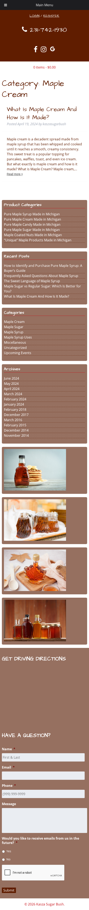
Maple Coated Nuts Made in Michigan (33, 235)
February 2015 (15, 425)
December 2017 (16, 414)
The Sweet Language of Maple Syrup (32, 281)
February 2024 (15, 399)
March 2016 (13, 420)
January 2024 (14, 404)
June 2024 (11, 378)
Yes (8, 851)
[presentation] (33, 873)
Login (34, 15)
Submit (8, 890)
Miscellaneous (15, 342)
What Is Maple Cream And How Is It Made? (42, 113)
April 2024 (11, 388)
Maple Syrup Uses (18, 337)
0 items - (44, 67)
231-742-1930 (47, 29)
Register (51, 15)
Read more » (15, 174)
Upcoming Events (17, 353)
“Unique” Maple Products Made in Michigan (37, 240)
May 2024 (11, 383)
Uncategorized (15, 347)
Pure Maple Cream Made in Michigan (32, 219)
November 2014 (16, 435)
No (8, 859)
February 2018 (15, 409)
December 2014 (16, 430)
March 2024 (13, 394)
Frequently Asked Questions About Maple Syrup (41, 275)
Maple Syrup (13, 332)
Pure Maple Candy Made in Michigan (32, 224)
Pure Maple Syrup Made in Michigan (32, 214)
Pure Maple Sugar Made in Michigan (32, 229)
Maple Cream (14, 321)
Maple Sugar (13, 327)
